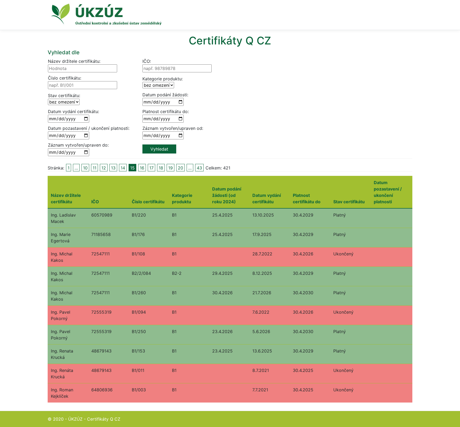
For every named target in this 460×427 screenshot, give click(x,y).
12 (103, 168)
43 (199, 168)
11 (94, 168)
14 (123, 168)
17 (151, 168)
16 (142, 168)
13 (113, 168)
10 (85, 168)
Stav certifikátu (349, 201)
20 (180, 168)
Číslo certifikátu (148, 201)
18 (161, 168)
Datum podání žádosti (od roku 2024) (226, 195)
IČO (95, 201)
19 (170, 168)
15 (132, 168)
